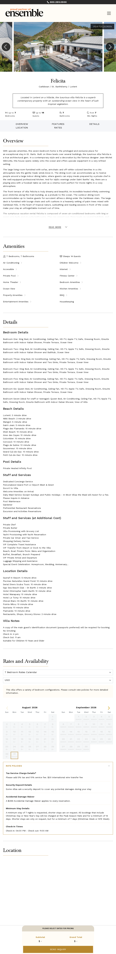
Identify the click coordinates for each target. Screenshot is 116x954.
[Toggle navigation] (108, 13)
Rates (58, 127)
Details (94, 124)
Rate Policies (14, 766)
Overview (22, 124)
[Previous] (6, 46)
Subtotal (40, 937)
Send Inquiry (58, 949)
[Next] (109, 46)
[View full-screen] (102, 26)
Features (58, 124)
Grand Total (75, 937)
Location (22, 127)
